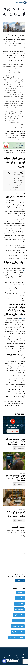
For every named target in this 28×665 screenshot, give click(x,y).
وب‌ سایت (23, 568)
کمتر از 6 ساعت (11, 219)
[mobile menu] (3, 2)
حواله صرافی (22, 318)
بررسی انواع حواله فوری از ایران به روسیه (14, 179)
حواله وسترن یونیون (18, 180)
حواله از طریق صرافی (17, 187)
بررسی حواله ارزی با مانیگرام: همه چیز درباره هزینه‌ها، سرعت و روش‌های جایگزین (14, 441)
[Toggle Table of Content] (22, 176)
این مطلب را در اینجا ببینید (17, 127)
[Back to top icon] (14, 650)
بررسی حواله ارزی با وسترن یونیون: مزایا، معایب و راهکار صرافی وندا (14, 478)
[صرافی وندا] (21, 2)
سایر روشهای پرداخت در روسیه (15, 189)
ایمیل (23, 561)
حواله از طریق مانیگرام (17, 182)
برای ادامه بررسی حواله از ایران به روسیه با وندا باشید (15, 184)
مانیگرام (23, 270)
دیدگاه (23, 536)
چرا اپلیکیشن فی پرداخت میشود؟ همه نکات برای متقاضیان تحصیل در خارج (15, 514)
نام (24, 554)
